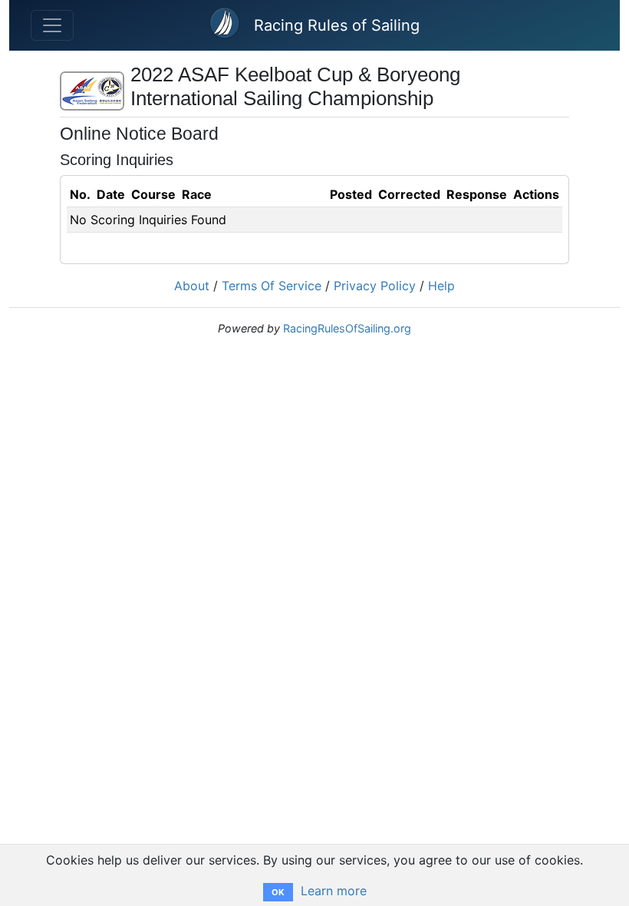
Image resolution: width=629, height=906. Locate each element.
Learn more (334, 890)
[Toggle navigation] (52, 25)
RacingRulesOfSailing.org (347, 328)
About (191, 285)
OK (278, 892)
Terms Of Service (271, 285)
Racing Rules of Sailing (337, 25)
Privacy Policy (375, 285)
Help (441, 285)
